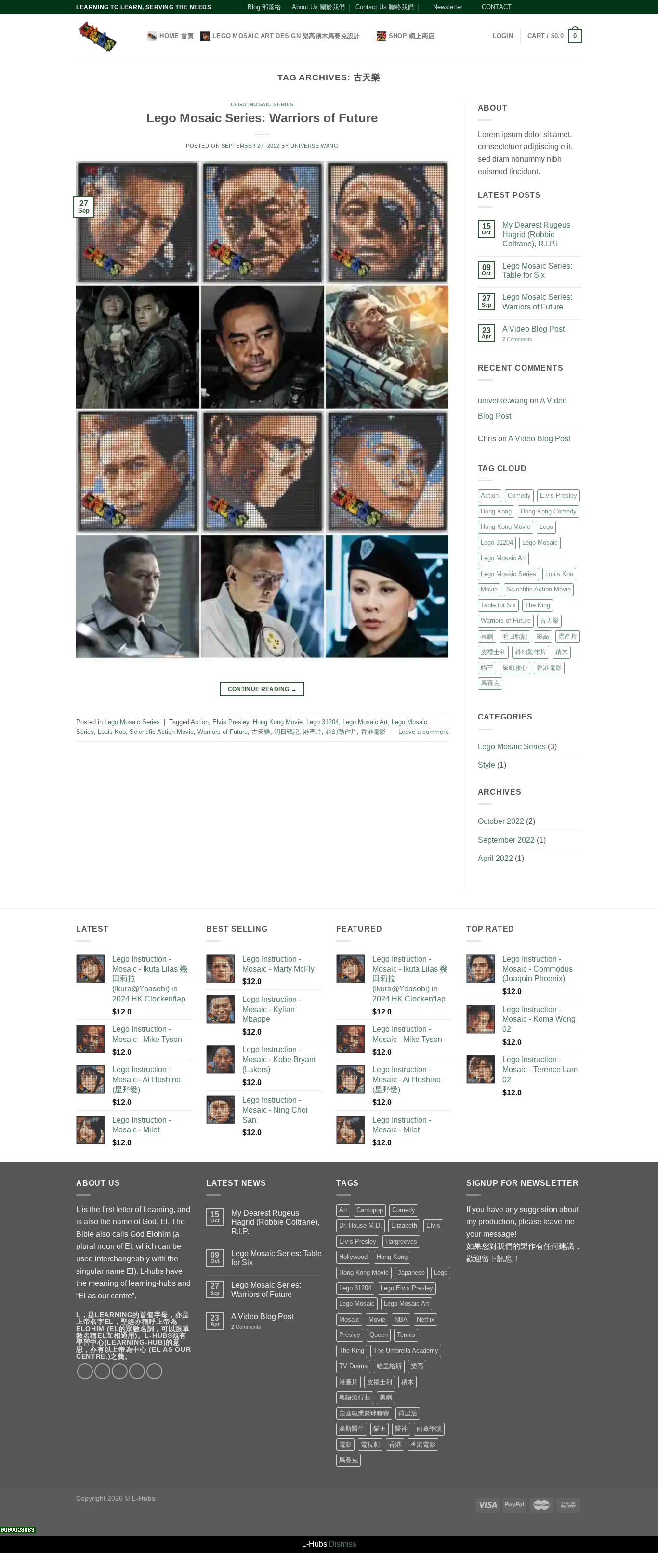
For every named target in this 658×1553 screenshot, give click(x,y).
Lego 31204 (322, 722)
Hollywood (353, 1256)
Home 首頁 (176, 35)
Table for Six (498, 605)
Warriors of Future (222, 731)
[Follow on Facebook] (522, 7)
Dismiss (342, 1544)
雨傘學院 (429, 1428)
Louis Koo (112, 731)
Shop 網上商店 (411, 35)
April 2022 (495, 858)
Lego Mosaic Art (365, 722)
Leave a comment (423, 731)
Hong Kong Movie (278, 722)
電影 (345, 1444)
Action (200, 722)
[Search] (137, 36)
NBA (401, 1319)
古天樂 (260, 731)
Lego (546, 526)
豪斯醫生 (351, 1428)
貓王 (487, 667)
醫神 (401, 1428)
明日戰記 (286, 731)
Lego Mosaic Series (262, 104)
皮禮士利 (493, 651)
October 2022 (501, 821)
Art (343, 1210)
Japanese (411, 1272)
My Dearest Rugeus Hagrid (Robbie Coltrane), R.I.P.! (536, 234)
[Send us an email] (550, 7)
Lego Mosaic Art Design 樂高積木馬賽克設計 (286, 35)
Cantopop (369, 1210)
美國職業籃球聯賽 (364, 1413)
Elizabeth (404, 1225)
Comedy (519, 495)
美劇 (386, 1397)
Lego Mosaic (540, 542)
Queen (378, 1334)
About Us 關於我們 (318, 7)
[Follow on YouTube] (568, 7)
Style (486, 765)
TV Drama (353, 1366)
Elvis (433, 1225)
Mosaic (349, 1319)
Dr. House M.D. (360, 1225)
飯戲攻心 (514, 667)
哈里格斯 (389, 1366)
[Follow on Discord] (577, 7)
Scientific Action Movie (162, 731)
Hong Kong (496, 511)
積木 (561, 651)
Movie (489, 589)
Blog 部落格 (264, 7)
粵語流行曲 (354, 1397)
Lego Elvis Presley (407, 1288)
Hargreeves (401, 1241)
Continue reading (262, 689)
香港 (395, 1444)
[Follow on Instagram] (531, 7)
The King (537, 605)
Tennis (406, 1334)
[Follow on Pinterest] (559, 7)
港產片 (312, 731)
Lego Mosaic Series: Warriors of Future (262, 118)
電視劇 (370, 1444)
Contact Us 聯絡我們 (384, 7)
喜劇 (487, 636)
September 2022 (506, 840)
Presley (349, 1334)
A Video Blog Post (533, 329)
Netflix (425, 1319)
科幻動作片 (341, 731)
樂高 (543, 636)
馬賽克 (490, 683)
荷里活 (407, 1413)
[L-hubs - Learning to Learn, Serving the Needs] (97, 36)
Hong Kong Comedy (549, 511)
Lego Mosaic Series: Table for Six (537, 270)
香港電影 (373, 731)
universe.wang (314, 146)
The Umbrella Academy (405, 1350)
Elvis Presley (230, 722)
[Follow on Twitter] (540, 7)
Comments (517, 339)
